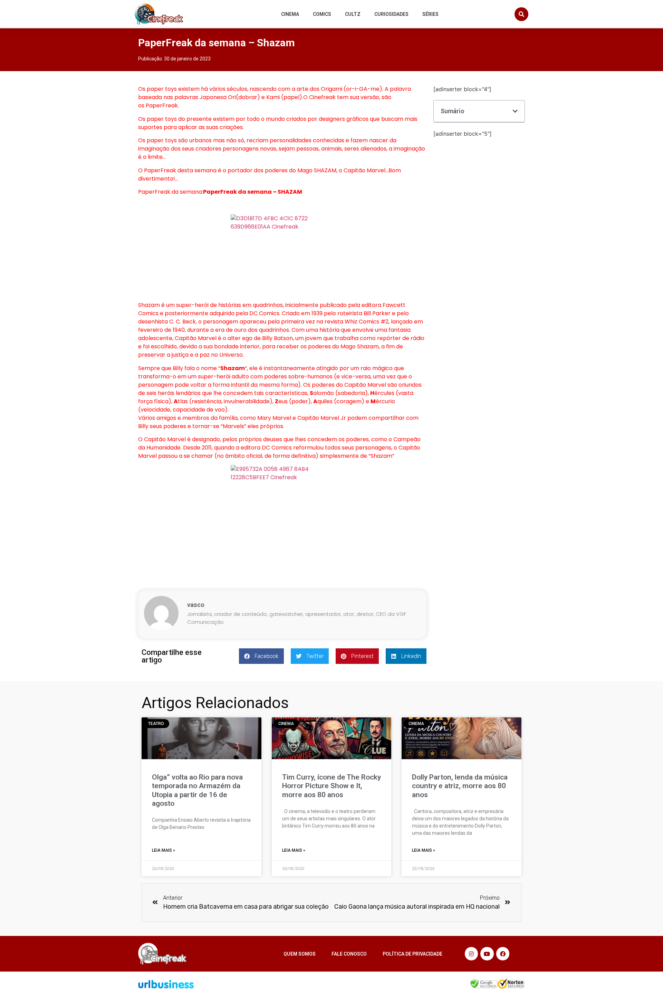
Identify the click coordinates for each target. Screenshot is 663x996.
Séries (430, 14)
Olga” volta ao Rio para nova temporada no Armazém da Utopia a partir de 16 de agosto (197, 790)
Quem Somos (300, 954)
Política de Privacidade (412, 954)
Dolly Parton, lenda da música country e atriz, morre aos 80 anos (460, 786)
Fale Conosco (349, 954)
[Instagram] (471, 953)
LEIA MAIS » (163, 850)
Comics (322, 14)
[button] (521, 14)
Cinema (290, 14)
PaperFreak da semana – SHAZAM (252, 192)
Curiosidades (391, 14)
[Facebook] (502, 953)
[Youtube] (486, 953)
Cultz (353, 14)
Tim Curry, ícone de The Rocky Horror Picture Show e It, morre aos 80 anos (331, 786)
